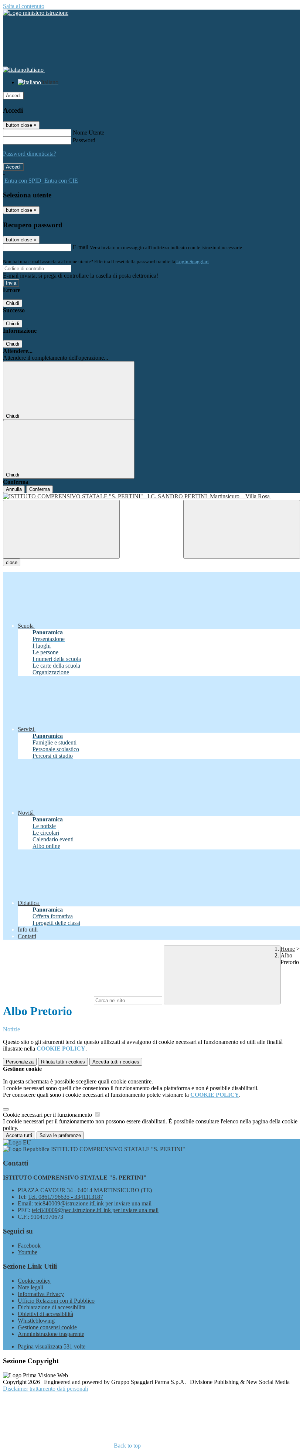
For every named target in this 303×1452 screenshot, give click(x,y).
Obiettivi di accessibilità (45, 1314)
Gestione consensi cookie (47, 1327)
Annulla (14, 489)
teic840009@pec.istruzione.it (95, 1210)
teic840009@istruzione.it (93, 1203)
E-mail (80, 247)
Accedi (13, 95)
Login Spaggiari (192, 261)
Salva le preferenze (60, 1135)
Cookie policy (34, 1281)
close (11, 562)
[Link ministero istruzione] (35, 13)
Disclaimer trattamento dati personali (45, 1388)
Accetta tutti (115, 1062)
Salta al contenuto (23, 6)
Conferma (39, 489)
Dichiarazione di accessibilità (51, 1307)
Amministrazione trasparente (51, 1334)
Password (84, 140)
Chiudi (12, 303)
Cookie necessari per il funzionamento (48, 1115)
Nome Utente (88, 132)
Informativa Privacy (41, 1294)
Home (287, 949)
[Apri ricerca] (241, 529)
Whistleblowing (36, 1320)
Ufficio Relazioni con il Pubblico (56, 1300)
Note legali (30, 1287)
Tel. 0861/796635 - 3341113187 (65, 1197)
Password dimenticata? (29, 153)
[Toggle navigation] (61, 529)
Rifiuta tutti (63, 1062)
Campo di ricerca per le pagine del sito (47, 1000)
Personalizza (20, 1062)
